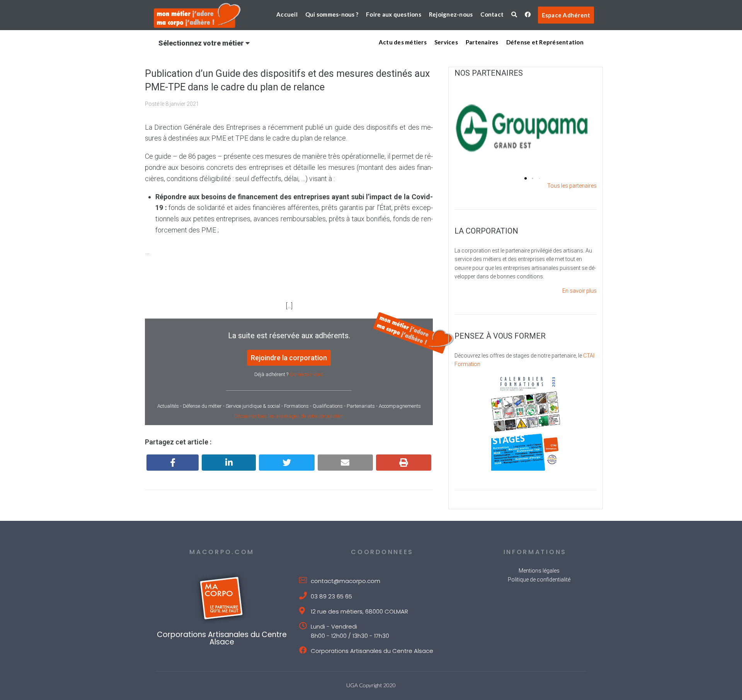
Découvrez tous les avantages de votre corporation (289, 416)
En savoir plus (579, 291)
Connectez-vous (306, 374)
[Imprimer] (403, 462)
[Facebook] (172, 462)
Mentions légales (539, 571)
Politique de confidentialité (539, 579)
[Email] (345, 462)
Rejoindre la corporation (289, 358)
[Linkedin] (229, 462)
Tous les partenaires (572, 186)
